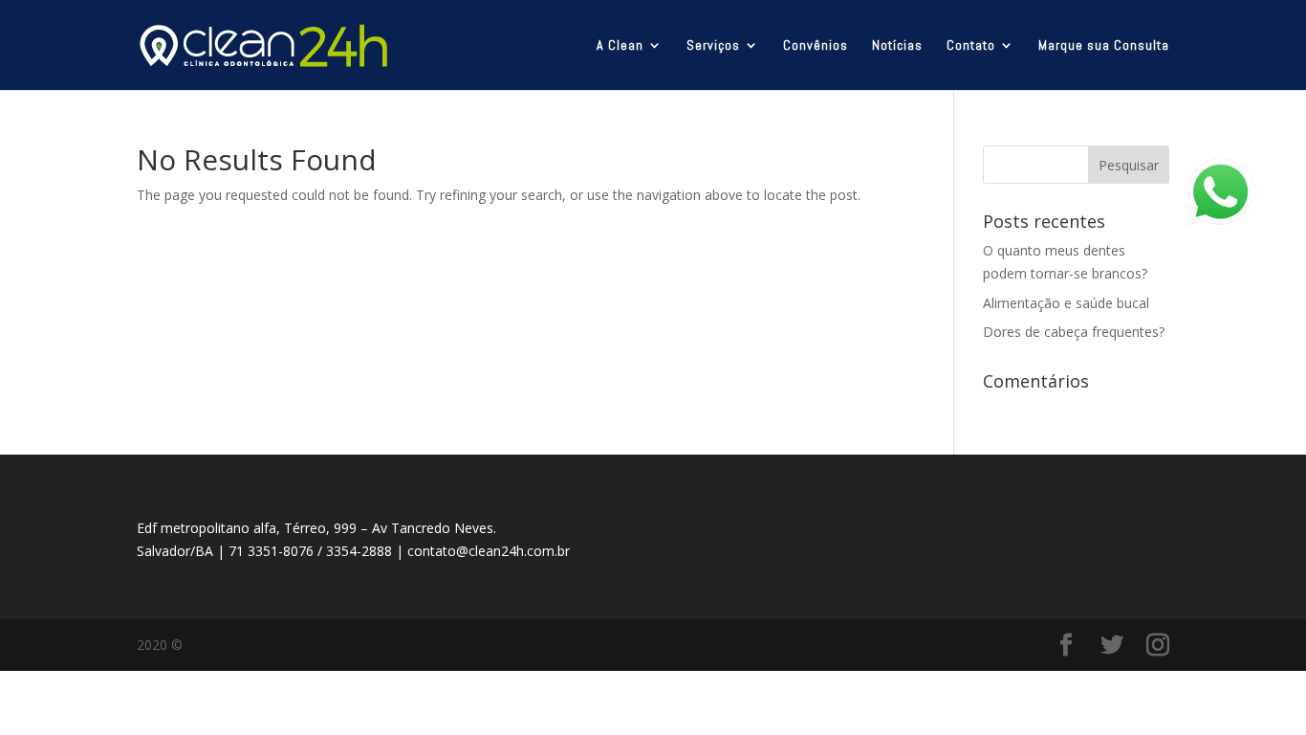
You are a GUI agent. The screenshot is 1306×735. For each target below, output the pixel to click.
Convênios (815, 46)
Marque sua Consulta (1103, 46)
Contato (971, 46)
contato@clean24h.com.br (488, 551)
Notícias (897, 46)
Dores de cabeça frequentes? (1074, 332)
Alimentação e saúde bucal (1066, 303)
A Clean (620, 46)
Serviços (713, 46)
